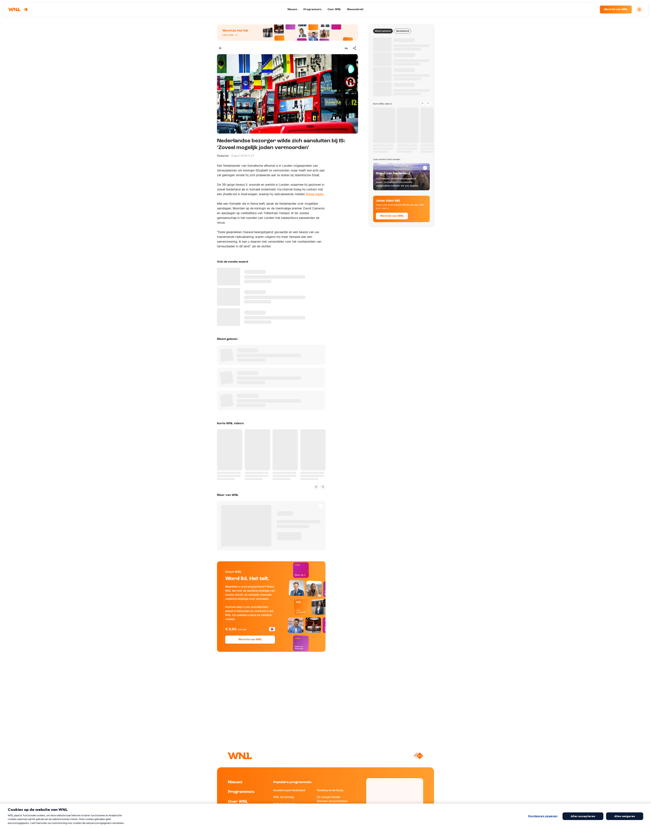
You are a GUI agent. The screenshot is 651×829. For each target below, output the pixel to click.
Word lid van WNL (616, 9)
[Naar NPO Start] (418, 755)
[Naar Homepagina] (18, 9)
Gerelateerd (402, 31)
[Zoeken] (593, 9)
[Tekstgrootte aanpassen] (346, 48)
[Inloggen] (639, 9)
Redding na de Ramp (330, 790)
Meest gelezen (383, 31)
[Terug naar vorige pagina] (220, 48)
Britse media (314, 194)
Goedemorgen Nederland (289, 790)
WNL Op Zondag (283, 797)
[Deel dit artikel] (354, 48)
